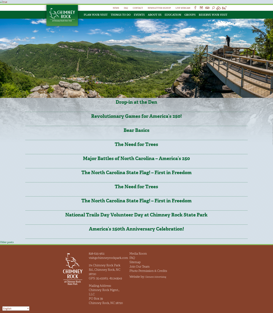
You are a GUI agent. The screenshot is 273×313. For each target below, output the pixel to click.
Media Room (138, 254)
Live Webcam (183, 8)
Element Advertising (155, 276)
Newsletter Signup (159, 8)
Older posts (7, 242)
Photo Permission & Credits (148, 271)
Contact (138, 8)
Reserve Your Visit (213, 14)
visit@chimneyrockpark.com (108, 258)
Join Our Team (139, 267)
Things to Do (121, 14)
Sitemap (135, 262)
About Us (154, 14)
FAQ (126, 8)
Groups (190, 14)
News (116, 8)
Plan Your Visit (96, 14)
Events (139, 14)
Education (173, 14)
